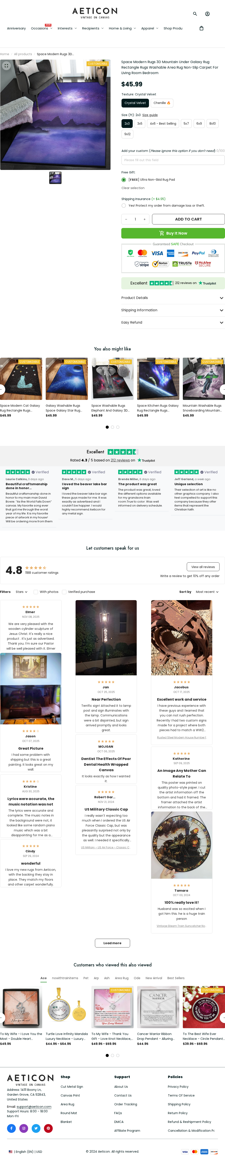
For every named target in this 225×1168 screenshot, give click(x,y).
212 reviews (120, 460)
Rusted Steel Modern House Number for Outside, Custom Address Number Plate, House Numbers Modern (181, 738)
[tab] (107, 427)
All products (23, 54)
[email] (34, 1106)
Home (4, 54)
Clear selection (133, 188)
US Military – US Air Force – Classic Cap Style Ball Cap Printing (106, 847)
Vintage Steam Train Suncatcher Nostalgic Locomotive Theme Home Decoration (182, 926)
